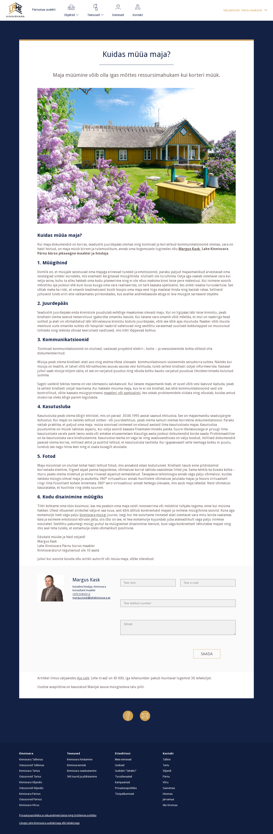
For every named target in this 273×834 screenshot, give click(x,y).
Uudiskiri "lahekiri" (125, 770)
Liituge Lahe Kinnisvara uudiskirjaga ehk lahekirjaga (49, 823)
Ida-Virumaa (170, 805)
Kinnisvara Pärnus (30, 793)
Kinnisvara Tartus (29, 770)
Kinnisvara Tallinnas (31, 759)
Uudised (119, 765)
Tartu (166, 765)
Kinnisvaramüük (76, 765)
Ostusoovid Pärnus (30, 799)
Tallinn (167, 759)
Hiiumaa (168, 793)
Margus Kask (189, 249)
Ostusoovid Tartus (30, 776)
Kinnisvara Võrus (29, 805)
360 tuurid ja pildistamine (82, 776)
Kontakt (137, 15)
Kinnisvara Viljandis (30, 782)
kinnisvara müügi (93, 515)
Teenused (93, 15)
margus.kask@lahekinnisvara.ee (91, 597)
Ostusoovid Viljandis (31, 788)
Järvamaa (168, 799)
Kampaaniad (122, 782)
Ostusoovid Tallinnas (31, 765)
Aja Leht (83, 678)
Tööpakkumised (124, 793)
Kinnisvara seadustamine (81, 770)
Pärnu (166, 776)
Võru (165, 782)
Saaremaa (169, 788)
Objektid (69, 15)
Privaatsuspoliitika (126, 788)
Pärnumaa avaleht (43, 9)
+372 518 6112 (81, 594)
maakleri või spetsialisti (122, 393)
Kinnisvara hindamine (79, 759)
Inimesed (118, 15)
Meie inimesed (123, 759)
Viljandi (167, 770)
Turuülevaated (123, 776)
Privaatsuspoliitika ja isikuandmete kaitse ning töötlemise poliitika (57, 815)
